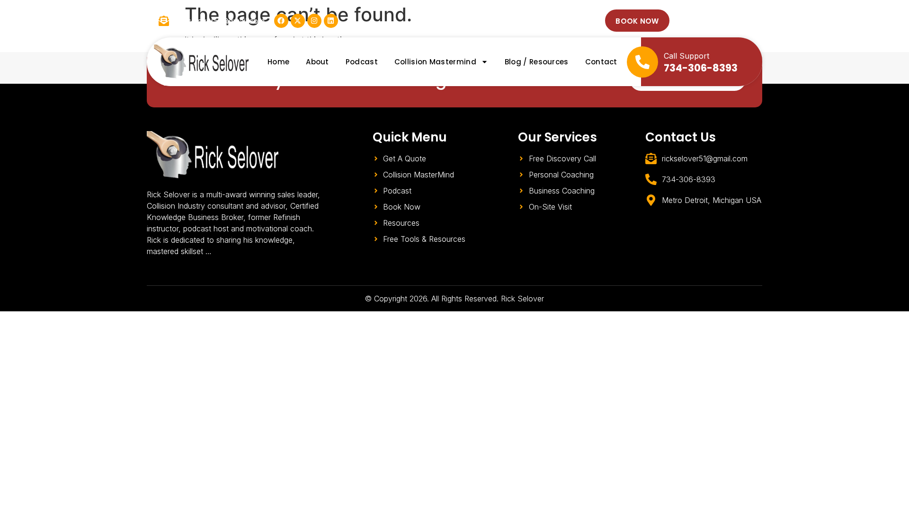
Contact (601, 62)
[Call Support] (642, 62)
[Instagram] (314, 21)
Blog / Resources (537, 62)
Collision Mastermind (435, 62)
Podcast (362, 62)
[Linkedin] (331, 21)
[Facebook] (281, 21)
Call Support (686, 56)
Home (278, 62)
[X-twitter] (298, 21)
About (317, 62)
